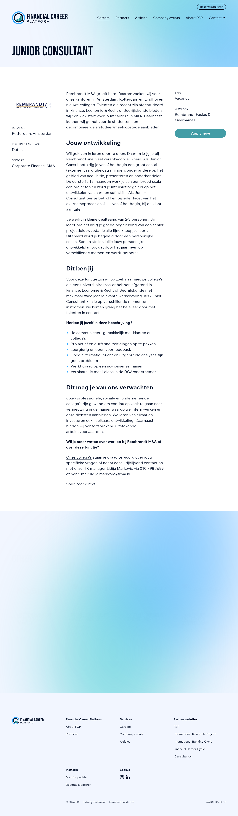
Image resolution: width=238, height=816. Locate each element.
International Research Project (195, 734)
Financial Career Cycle (189, 749)
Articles (125, 741)
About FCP (73, 726)
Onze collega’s (79, 457)
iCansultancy (183, 756)
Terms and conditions (121, 802)
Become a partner (78, 784)
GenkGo (221, 802)
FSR (176, 726)
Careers (125, 726)
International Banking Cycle (193, 741)
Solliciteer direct (81, 484)
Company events (131, 734)
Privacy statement (94, 802)
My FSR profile (76, 777)
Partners (72, 734)
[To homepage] (40, 17)
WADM (210, 802)
